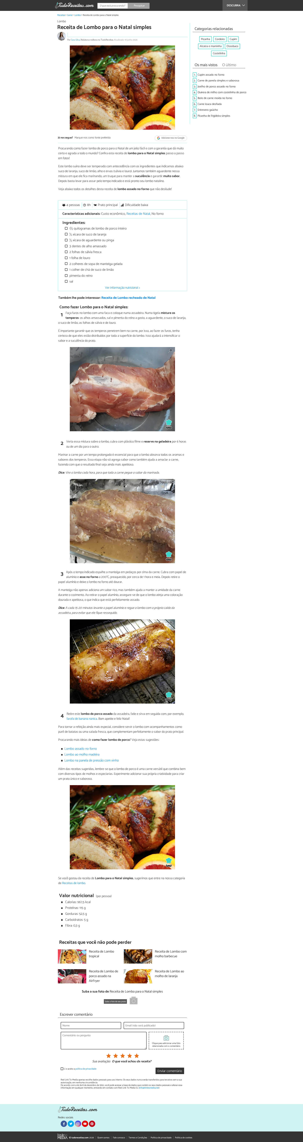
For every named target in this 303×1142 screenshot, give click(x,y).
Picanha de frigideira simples (214, 116)
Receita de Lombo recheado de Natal (128, 298)
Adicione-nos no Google (172, 138)
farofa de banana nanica (82, 718)
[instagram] (78, 1124)
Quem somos (103, 1137)
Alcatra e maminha (211, 46)
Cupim (233, 39)
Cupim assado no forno (211, 74)
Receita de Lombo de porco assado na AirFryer (103, 976)
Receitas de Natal (138, 214)
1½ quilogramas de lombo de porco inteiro (98, 228)
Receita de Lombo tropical (101, 954)
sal (71, 281)
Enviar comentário (169, 1071)
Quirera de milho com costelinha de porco (222, 92)
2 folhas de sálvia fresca (85, 252)
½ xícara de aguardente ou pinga (91, 240)
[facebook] (64, 1124)
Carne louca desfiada (210, 104)
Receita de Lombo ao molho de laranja (169, 974)
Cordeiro (220, 39)
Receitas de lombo (73, 883)
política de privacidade (85, 1069)
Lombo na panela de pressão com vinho (91, 760)
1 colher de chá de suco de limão (91, 269)
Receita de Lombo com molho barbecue (171, 954)
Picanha (205, 39)
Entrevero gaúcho (208, 110)
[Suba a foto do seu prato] (134, 1001)
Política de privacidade (161, 1137)
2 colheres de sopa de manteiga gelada (95, 264)
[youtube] (85, 1124)
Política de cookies (183, 1137)
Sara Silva (75, 40)
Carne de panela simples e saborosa (218, 80)
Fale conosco (119, 1137)
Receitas (61, 15)
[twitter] (71, 1124)
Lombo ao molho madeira (81, 754)
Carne (69, 15)
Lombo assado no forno (80, 748)
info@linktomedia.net (149, 1088)
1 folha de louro (79, 258)
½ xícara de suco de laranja (87, 234)
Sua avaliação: (101, 1062)
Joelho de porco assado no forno (217, 86)
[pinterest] (92, 1124)
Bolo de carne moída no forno (215, 98)
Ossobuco (232, 46)
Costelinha (219, 53)
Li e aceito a (80, 1069)
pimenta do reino (81, 275)
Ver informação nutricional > (122, 287)
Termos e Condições (138, 1137)
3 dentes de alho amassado (87, 246)
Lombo (77, 15)
